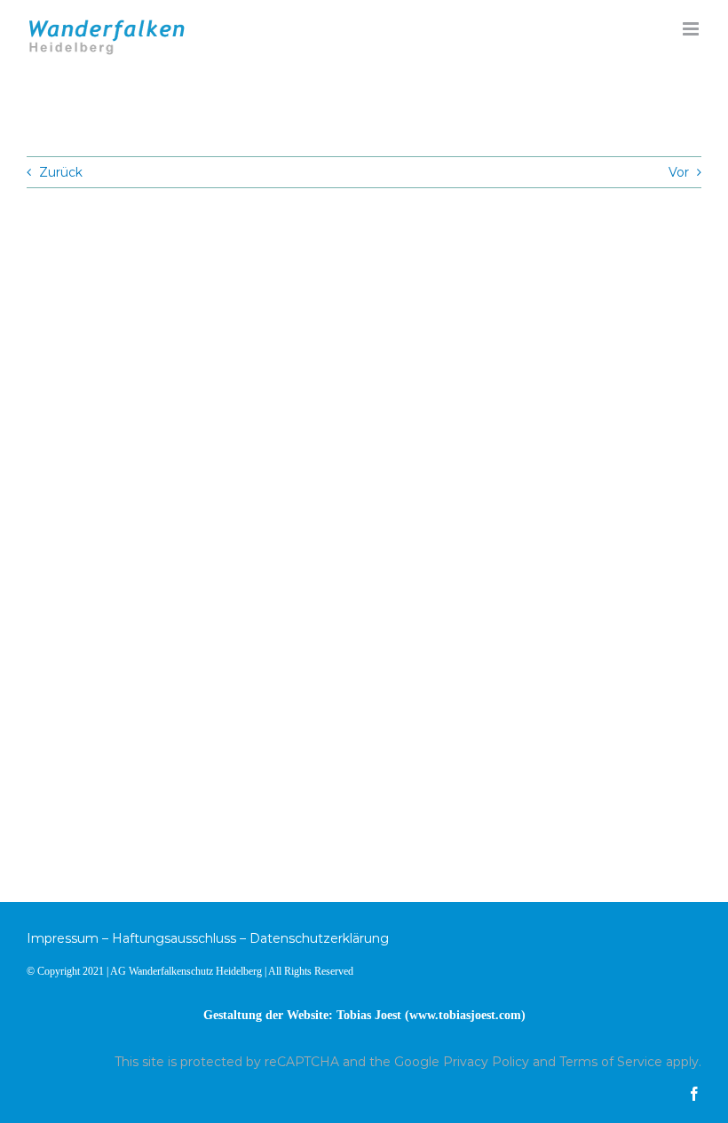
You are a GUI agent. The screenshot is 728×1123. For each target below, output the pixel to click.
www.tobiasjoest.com (465, 1015)
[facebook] (694, 1094)
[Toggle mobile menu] (692, 29)
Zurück (61, 172)
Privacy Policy (486, 1062)
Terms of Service (610, 1062)
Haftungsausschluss (174, 938)
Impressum (63, 938)
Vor (679, 172)
